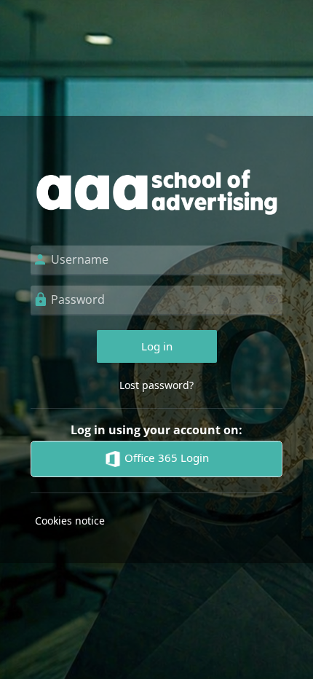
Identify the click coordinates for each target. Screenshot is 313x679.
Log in (157, 346)
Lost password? (156, 385)
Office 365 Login (165, 457)
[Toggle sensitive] (271, 299)
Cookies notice (70, 520)
